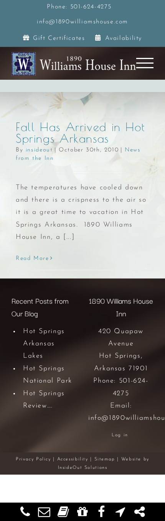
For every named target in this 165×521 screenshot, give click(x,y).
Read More (32, 258)
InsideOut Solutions (82, 467)
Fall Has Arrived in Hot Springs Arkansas (80, 132)
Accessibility (72, 459)
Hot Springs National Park (47, 375)
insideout (39, 150)
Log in (120, 435)
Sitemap (104, 459)
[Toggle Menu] (145, 63)
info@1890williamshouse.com (82, 22)
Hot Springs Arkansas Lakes (44, 344)
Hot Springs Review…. (44, 399)
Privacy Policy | (36, 459)
